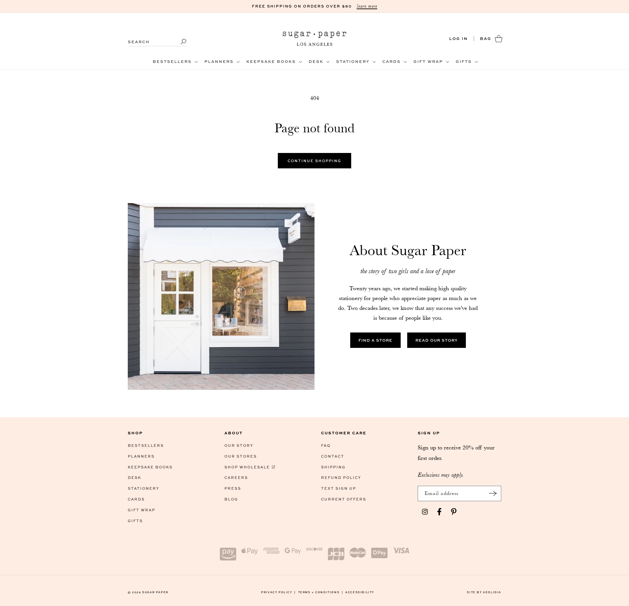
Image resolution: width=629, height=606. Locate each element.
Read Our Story (436, 340)
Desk (134, 477)
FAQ (326, 445)
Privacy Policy (278, 592)
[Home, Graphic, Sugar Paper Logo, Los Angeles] (314, 38)
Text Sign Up (338, 488)
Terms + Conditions (320, 592)
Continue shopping (314, 160)
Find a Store (375, 340)
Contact (332, 456)
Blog (231, 499)
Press (232, 488)
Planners (141, 456)
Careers (236, 477)
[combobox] (157, 38)
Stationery (143, 488)
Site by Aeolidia (484, 592)
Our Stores (240, 456)
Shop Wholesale (247, 466)
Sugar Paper (155, 592)
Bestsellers (146, 445)
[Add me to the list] (493, 493)
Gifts (135, 520)
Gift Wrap (141, 509)
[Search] (179, 41)
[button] (174, 61)
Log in (458, 38)
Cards (136, 499)
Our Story (238, 445)
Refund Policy (341, 477)
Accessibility (359, 592)
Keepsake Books (150, 466)
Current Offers (343, 499)
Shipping (333, 466)
